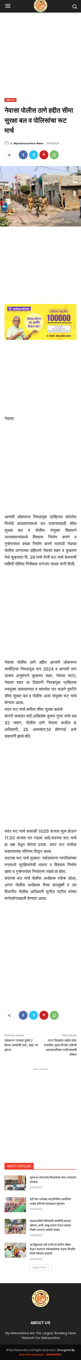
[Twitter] (33, 154)
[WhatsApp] (54, 154)
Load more (39, 1267)
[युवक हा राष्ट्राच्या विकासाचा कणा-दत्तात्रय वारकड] (15, 1182)
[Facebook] (23, 154)
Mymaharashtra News (28, 143)
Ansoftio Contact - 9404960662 (40, 1354)
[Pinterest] (43, 154)
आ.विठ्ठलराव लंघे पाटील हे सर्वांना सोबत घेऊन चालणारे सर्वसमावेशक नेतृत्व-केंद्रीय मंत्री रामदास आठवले (52, 1249)
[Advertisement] (40, 57)
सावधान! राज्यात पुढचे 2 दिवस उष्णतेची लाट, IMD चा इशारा (21, 1045)
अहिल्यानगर (10, 99)
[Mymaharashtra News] (7, 143)
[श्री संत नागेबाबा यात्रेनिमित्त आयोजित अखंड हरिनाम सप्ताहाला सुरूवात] (15, 1204)
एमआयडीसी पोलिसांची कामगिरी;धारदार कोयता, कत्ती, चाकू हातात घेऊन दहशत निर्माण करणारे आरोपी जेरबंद (50, 1225)
